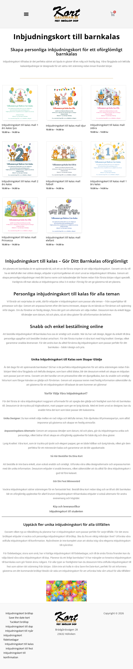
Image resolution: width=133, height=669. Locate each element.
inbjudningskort (70, 570)
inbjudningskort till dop (37, 557)
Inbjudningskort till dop (19, 626)
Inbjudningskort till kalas (19, 644)
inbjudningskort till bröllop (62, 536)
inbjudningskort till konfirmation (28, 540)
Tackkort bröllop (19, 622)
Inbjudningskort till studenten (66, 511)
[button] (26, 14)
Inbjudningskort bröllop (19, 613)
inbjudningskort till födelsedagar (71, 553)
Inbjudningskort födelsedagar (12, 637)
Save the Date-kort (89, 566)
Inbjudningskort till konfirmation (14, 655)
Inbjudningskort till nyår (19, 630)
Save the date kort (19, 617)
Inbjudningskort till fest (19, 648)
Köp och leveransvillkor (66, 506)
